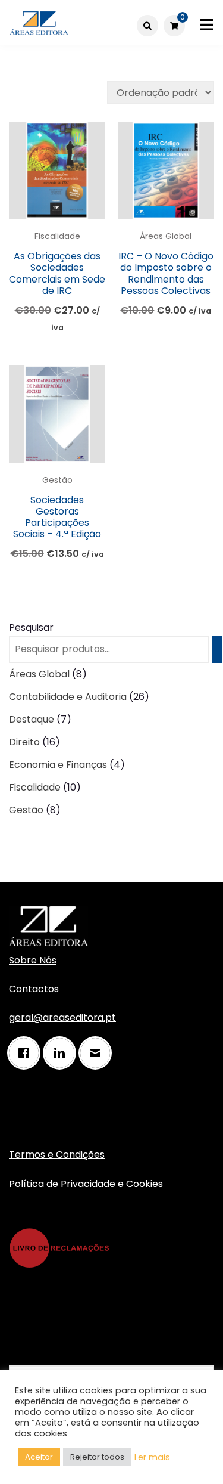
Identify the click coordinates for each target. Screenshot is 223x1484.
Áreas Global (165, 236)
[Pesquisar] (217, 649)
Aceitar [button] (39, 1457)
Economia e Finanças (58, 765)
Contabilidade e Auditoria (68, 697)
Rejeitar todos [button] (97, 1457)
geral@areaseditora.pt (62, 1017)
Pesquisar (31, 627)
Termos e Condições (57, 1154)
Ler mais (152, 1457)
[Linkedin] (62, 1053)
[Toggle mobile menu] (206, 25)
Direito (24, 742)
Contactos (34, 989)
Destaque (31, 719)
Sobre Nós (32, 960)
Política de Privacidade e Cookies (86, 1184)
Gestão (57, 480)
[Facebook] (27, 1053)
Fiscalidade (57, 236)
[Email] (98, 1053)
